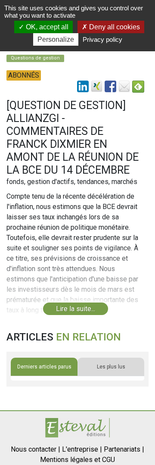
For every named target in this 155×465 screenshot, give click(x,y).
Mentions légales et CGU (77, 460)
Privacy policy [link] (102, 39)
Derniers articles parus (44, 367)
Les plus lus (111, 367)
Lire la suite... (75, 309)
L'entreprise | (82, 449)
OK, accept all (46, 27)
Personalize (55, 39)
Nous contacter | (35, 449)
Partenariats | (124, 449)
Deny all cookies (113, 27)
